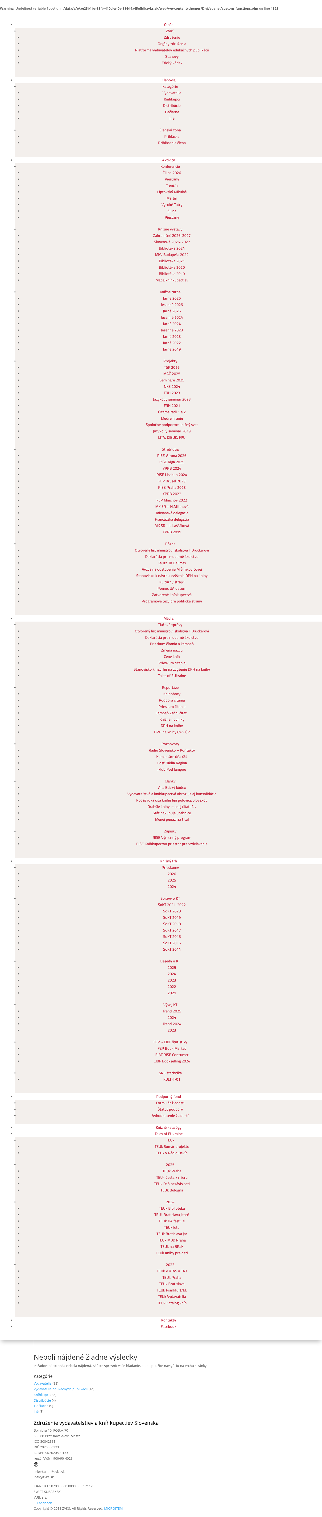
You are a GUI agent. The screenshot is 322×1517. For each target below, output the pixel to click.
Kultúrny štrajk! (172, 581)
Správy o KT (170, 898)
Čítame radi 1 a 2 (172, 411)
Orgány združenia (172, 43)
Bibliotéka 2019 (172, 273)
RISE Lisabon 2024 (172, 474)
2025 (172, 880)
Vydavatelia (171, 92)
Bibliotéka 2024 (172, 248)
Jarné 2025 (172, 310)
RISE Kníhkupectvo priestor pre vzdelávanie (171, 843)
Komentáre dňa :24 (171, 756)
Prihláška (171, 136)
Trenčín (172, 185)
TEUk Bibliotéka (172, 1208)
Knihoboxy (172, 693)
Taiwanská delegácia (171, 512)
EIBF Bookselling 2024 (172, 1061)
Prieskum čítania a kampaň (172, 643)
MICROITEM (113, 1508)
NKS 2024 (172, 386)
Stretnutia (170, 449)
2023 (172, 980)
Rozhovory (170, 743)
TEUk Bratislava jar (172, 1233)
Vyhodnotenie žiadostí (170, 1115)
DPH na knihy (172, 725)
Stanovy (172, 56)
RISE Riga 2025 (171, 461)
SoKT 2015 (172, 942)
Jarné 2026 (172, 298)
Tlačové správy (170, 624)
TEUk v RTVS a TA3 (172, 1271)
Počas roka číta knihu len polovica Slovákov (171, 800)
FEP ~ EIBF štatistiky (170, 1041)
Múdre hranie (172, 418)
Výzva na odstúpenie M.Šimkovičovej (172, 569)
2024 (172, 886)
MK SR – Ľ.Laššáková (172, 525)
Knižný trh (168, 861)
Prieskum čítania (172, 662)
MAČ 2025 (171, 373)
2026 (172, 873)
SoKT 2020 (172, 911)
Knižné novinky (172, 719)
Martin (171, 198)
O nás (168, 24)
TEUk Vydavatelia (172, 1296)
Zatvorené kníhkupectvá (172, 594)
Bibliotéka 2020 (172, 267)
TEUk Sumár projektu (172, 1146)
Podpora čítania (172, 700)
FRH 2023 (172, 392)
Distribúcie (172, 105)
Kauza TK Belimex (172, 562)
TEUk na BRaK (172, 1246)
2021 (172, 992)
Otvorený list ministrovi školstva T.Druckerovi (172, 550)
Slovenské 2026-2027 (172, 241)
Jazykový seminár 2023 (172, 399)
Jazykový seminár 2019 (172, 431)
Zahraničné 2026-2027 (172, 235)
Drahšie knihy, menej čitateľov (172, 806)
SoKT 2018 (172, 923)
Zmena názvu (172, 650)
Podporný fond (168, 1096)
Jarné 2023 (172, 336)
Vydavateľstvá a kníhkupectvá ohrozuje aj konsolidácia (171, 793)
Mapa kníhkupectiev (172, 280)
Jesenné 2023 (172, 330)
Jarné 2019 (172, 349)
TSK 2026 (172, 367)
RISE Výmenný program (172, 837)
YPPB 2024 (172, 468)
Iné (171, 118)
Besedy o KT (170, 961)
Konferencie (170, 166)
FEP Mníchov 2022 (172, 500)
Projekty (170, 360)
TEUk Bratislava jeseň (171, 1214)
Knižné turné (170, 291)
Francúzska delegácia (172, 519)
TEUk (170, 1140)
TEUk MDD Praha (172, 1240)
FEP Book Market (172, 1048)
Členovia (169, 80)
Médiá (168, 618)
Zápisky (170, 831)
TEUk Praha (171, 1170)
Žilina (171, 210)
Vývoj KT (170, 1004)
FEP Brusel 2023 (172, 481)
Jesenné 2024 (172, 317)
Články (170, 781)
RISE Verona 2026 (171, 455)
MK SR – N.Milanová (172, 506)
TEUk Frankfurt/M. (172, 1290)
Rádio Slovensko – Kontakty (172, 750)
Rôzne (170, 543)
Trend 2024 (172, 1023)
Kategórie (170, 86)
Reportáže (170, 687)
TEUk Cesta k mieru (172, 1177)
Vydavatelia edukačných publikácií (61, 1389)
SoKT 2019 (172, 917)
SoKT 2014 (172, 949)
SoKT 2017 (172, 930)
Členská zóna (170, 130)
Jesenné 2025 (172, 304)
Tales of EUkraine (172, 675)
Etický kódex (172, 62)
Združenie (172, 37)
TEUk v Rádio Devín (172, 1152)
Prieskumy (170, 867)
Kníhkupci (172, 99)
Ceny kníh (172, 656)
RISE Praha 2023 (172, 487)
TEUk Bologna (172, 1190)
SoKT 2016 (172, 936)
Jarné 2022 (172, 342)
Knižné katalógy (169, 1127)
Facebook (168, 1326)
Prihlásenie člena (172, 142)
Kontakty (168, 1320)
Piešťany (172, 179)
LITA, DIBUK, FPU (172, 437)
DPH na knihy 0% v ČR (172, 732)
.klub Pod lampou (171, 769)
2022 (172, 986)
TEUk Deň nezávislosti (172, 1183)
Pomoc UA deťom (171, 588)
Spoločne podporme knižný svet (172, 424)
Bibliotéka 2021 (172, 260)
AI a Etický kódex (172, 787)
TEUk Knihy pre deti (172, 1252)
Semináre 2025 (172, 380)
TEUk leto (172, 1227)
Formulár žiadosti (170, 1102)
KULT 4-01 (171, 1079)
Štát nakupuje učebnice (172, 812)
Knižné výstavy (170, 229)
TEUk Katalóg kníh (172, 1302)
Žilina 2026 (172, 172)
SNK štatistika (170, 1072)
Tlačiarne (172, 111)
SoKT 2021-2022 (172, 904)
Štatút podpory (170, 1109)
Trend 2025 (172, 1011)
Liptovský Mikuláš (171, 191)
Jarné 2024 (172, 323)
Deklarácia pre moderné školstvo (171, 556)
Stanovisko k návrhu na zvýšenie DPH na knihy (172, 669)
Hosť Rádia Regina (172, 762)
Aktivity (168, 159)
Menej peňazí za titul (172, 819)
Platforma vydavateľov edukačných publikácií (172, 50)
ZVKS (170, 30)
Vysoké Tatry (171, 204)
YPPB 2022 (172, 493)
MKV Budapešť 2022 (172, 254)
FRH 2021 (172, 405)
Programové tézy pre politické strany (172, 601)
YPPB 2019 (172, 531)
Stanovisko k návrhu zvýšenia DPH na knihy (172, 575)
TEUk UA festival (172, 1220)
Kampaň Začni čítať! (172, 712)
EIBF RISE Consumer (172, 1054)
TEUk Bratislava (172, 1283)
